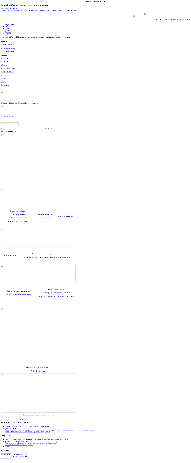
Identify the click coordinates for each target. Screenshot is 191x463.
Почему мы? (5, 10)
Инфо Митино (52, 10)
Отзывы (7, 446)
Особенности (32, 10)
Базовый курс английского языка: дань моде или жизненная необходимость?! (31, 443)
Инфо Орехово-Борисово (67, 10)
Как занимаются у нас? (19, 10)
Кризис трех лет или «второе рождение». (19, 445)
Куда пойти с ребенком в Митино (16, 441)
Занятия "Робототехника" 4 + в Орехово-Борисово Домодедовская (27, 432)
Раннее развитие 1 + (12, 428)
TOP (2, 461)
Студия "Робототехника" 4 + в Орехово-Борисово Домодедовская (27, 426)
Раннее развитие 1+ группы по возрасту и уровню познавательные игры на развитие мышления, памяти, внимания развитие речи (49, 430)
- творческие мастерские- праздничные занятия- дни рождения (15, 456)
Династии (42, 10)
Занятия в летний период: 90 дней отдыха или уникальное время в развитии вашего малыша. (36, 439)
